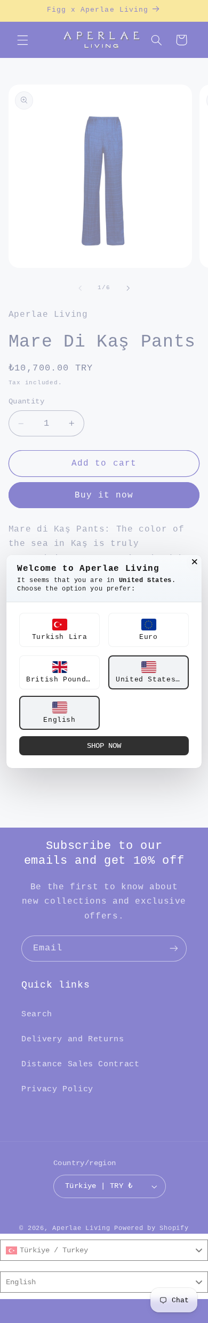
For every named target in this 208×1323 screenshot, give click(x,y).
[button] (59, 630)
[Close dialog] (194, 561)
